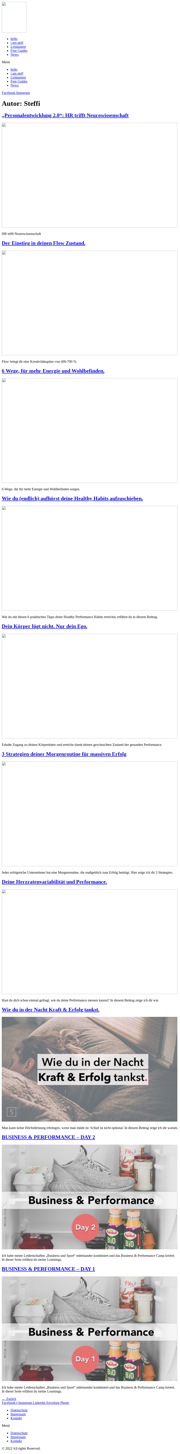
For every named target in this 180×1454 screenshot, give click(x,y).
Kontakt (16, 1418)
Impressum (18, 1414)
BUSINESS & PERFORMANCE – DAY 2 (48, 1137)
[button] (90, 62)
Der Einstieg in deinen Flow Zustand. (43, 243)
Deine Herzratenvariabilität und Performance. (54, 882)
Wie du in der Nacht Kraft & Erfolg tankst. (50, 1009)
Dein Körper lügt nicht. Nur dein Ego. (44, 626)
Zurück (9, 1399)
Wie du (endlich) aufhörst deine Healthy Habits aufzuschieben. (72, 498)
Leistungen (18, 47)
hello (14, 39)
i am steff (17, 43)
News (15, 54)
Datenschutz (19, 1410)
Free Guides (19, 50)
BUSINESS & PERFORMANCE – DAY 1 (48, 1269)
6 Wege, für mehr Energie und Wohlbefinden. (53, 371)
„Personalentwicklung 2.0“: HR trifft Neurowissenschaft (65, 115)
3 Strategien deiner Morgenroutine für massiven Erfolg (64, 754)
